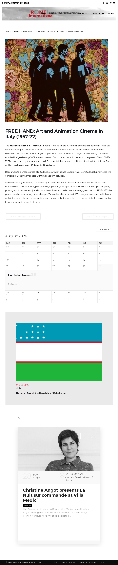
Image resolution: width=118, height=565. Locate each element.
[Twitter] (107, 3)
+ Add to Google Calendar (23, 216)
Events (17, 31)
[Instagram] (103, 3)
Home (8, 31)
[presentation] (83, 436)
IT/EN (103, 562)
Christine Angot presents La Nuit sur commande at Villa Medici (54, 495)
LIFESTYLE (73, 562)
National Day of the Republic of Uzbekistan (41, 393)
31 (7, 299)
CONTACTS (93, 562)
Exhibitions (27, 31)
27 (54, 292)
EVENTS (63, 562)
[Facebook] (100, 3)
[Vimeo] (111, 3)
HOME (55, 562)
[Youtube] (114, 3)
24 (7, 292)
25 (23, 292)
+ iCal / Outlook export (97, 216)
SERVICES (83, 562)
